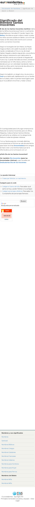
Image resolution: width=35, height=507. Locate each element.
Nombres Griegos (8, 448)
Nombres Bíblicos (8, 444)
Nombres (5, 437)
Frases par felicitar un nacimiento (14, 178)
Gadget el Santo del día (10, 186)
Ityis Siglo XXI (18, 497)
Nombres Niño (7, 483)
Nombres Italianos (8, 460)
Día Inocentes (15, 158)
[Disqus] (17, 404)
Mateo (2, 35)
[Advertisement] (17, 105)
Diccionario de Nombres (11, 8)
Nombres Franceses (9, 456)
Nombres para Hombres (10, 464)
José (2, 76)
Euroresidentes (7, 497)
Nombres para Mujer (9, 468)
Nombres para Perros (9, 472)
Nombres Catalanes (9, 452)
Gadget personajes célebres (12, 191)
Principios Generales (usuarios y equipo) (15, 499)
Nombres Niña (7, 479)
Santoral (5, 441)
